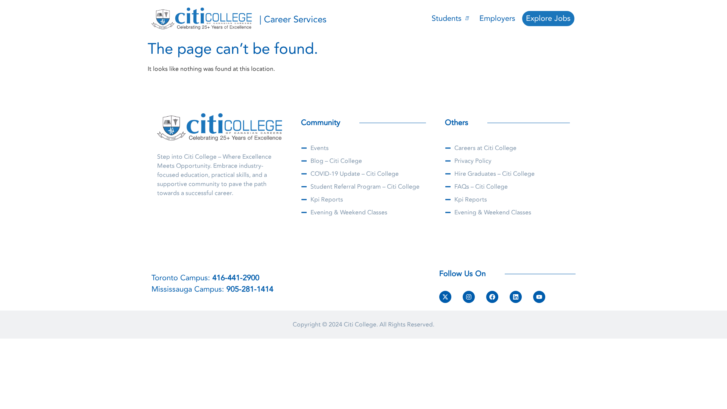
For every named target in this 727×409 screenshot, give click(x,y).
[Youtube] (539, 297)
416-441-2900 (235, 278)
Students (447, 18)
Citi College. (361, 324)
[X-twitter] (445, 297)
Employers (497, 18)
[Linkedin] (516, 297)
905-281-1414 (249, 289)
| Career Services (292, 19)
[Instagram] (469, 297)
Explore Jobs (548, 18)
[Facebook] (492, 297)
